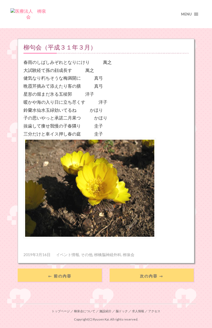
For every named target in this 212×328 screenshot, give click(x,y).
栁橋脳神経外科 (107, 254)
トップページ (61, 311)
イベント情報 (67, 254)
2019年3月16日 (37, 254)
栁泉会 (128, 254)
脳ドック (122, 311)
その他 (86, 254)
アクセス (154, 311)
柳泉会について (84, 311)
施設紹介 (105, 311)
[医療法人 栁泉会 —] (105, 14)
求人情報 (138, 311)
